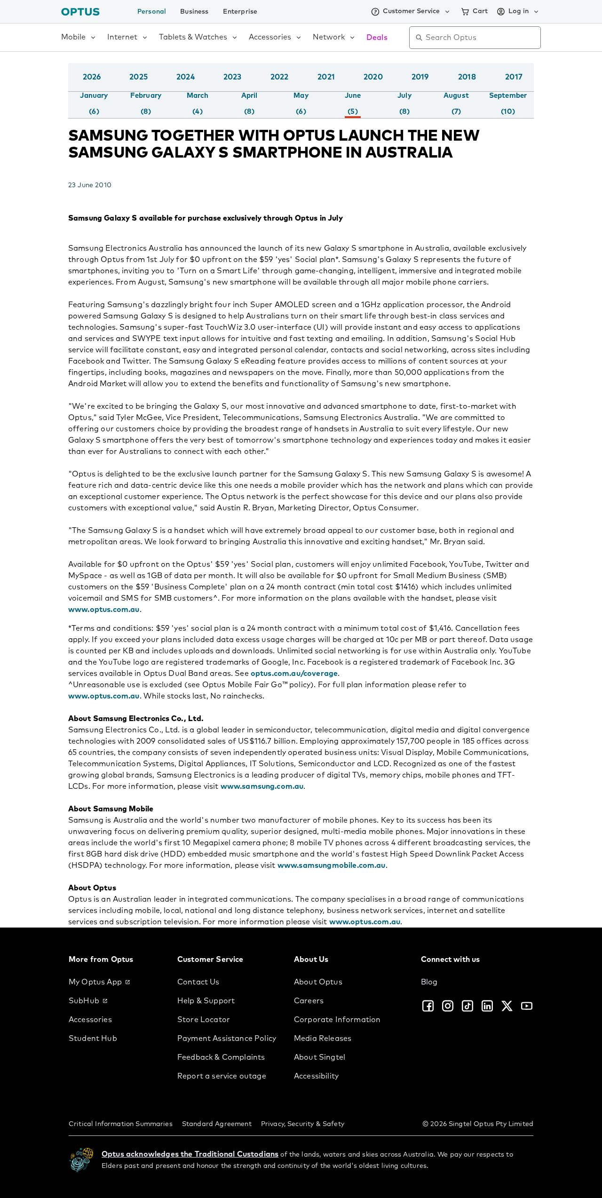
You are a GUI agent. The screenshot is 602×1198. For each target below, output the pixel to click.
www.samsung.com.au (262, 786)
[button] (531, 86)
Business (194, 11)
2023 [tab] (232, 77)
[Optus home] (80, 11)
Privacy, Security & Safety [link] (302, 1124)
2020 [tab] (373, 77)
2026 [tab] (92, 77)
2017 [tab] (514, 77)
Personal (151, 11)
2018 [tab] (467, 77)
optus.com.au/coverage (294, 673)
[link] (115, 982)
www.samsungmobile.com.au (331, 865)
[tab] (94, 104)
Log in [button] (518, 11)
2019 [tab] (420, 77)
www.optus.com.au (104, 609)
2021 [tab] (326, 77)
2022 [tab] (279, 77)
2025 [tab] (138, 77)
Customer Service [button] (411, 11)
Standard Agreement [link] (217, 1124)
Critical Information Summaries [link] (121, 1124)
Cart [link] (480, 11)
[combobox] (482, 37)
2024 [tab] (185, 77)
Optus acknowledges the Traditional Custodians (190, 1154)
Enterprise (240, 11)
